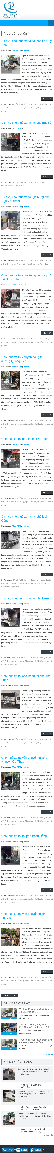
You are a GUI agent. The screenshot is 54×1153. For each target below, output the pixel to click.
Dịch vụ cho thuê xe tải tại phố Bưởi (25, 598)
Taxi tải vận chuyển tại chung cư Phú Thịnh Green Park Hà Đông (35, 1026)
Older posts (10, 995)
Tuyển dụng (14, 587)
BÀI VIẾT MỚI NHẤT (19, 104)
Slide (16, 186)
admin (26, 50)
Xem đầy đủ (48, 1054)
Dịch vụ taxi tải (30, 108)
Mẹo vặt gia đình (7, 186)
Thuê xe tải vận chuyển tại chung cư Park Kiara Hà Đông (35, 1041)
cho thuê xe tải (33, 104)
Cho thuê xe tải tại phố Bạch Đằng (24, 836)
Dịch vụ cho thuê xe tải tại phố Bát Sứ (26, 122)
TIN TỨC (22, 186)
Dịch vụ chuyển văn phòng (14, 108)
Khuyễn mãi (41, 108)
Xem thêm (47, 99)
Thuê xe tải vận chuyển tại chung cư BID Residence (35, 1010)
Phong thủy (44, 264)
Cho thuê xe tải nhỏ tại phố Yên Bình (25, 438)
